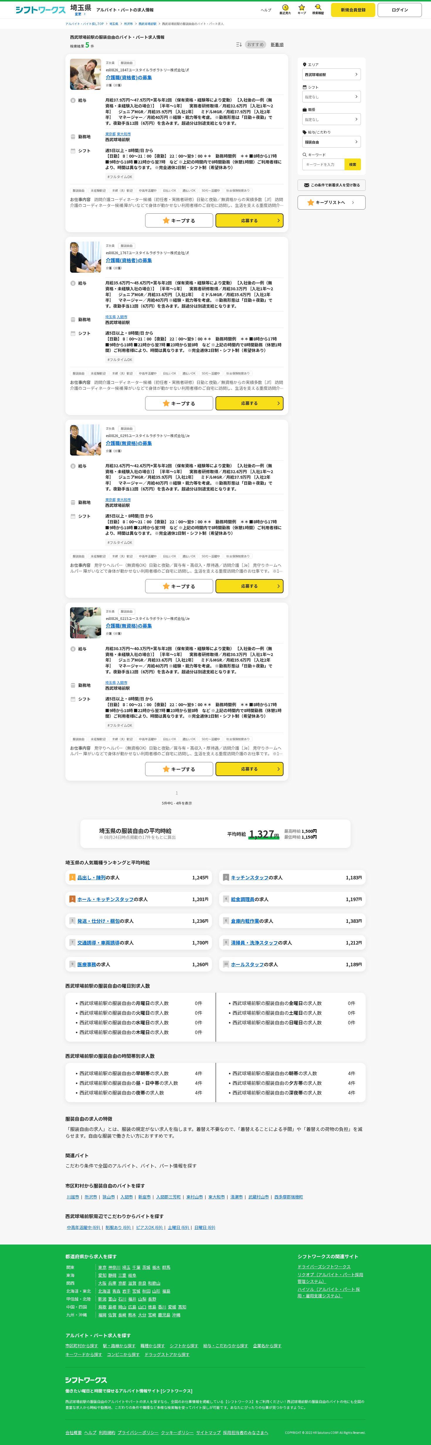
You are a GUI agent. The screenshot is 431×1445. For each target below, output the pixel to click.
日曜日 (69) (204, 1227)
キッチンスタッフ (250, 877)
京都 (122, 1283)
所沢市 (91, 1197)
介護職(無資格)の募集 (129, 442)
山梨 (142, 1299)
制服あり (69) (118, 1227)
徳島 (152, 1307)
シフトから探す (184, 1345)
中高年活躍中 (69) (84, 1227)
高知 (182, 1307)
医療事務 (86, 964)
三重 (122, 1275)
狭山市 (109, 1197)
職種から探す (152, 1345)
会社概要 (73, 1432)
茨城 (146, 1267)
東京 (102, 1267)
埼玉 (126, 1267)
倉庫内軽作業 (245, 920)
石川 (122, 1299)
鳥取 (102, 1307)
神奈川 (114, 1267)
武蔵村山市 (258, 1197)
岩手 (126, 1291)
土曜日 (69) (179, 1227)
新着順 (277, 44)
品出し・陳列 (91, 877)
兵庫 (112, 1283)
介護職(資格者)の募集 (129, 77)
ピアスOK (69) (149, 1227)
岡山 (122, 1307)
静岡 (112, 1275)
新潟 (102, 1299)
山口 (142, 1307)
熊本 (132, 1315)
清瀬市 (236, 1197)
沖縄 (176, 1315)
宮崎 (152, 1315)
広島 (132, 1307)
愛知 (102, 1275)
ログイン (400, 10)
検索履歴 (318, 13)
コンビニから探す (123, 1354)
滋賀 (132, 1283)
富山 (112, 1299)
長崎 (122, 1315)
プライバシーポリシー (138, 1432)
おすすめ (255, 44)
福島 (166, 1291)
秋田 (146, 1291)
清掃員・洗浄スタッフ (254, 942)
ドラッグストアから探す (167, 1354)
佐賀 (112, 1315)
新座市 (144, 1197)
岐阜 (132, 1275)
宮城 (136, 1291)
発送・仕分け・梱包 (98, 920)
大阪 (102, 1283)
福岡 (102, 1315)
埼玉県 (110, 316)
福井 (132, 1299)
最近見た (285, 13)
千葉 (136, 1267)
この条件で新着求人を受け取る (335, 184)
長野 (152, 1299)
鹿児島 (164, 1315)
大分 (142, 1315)
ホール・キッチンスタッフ (105, 899)
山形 (156, 1291)
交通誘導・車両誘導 (98, 942)
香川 (162, 1307)
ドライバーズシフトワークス (324, 1266)
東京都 (110, 133)
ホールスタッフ (247, 964)
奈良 (142, 1283)
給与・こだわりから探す (225, 1345)
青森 (116, 1291)
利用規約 (107, 1432)
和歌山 (154, 1283)
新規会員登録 (353, 10)
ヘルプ (266, 9)
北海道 (104, 1291)
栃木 (156, 1267)
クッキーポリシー (177, 1432)
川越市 (73, 1197)
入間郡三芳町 (168, 1197)
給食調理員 (242, 899)
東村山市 (194, 1197)
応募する (249, 220)
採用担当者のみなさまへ (245, 1432)
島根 (112, 1307)
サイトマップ (208, 1432)
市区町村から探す (81, 1345)
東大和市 (124, 133)
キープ (302, 13)
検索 (352, 164)
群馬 (166, 1267)
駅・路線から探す (119, 1345)
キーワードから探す (83, 1354)
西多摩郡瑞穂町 (288, 1197)
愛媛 (172, 1307)
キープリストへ (330, 202)
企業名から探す (267, 1345)
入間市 (122, 316)
